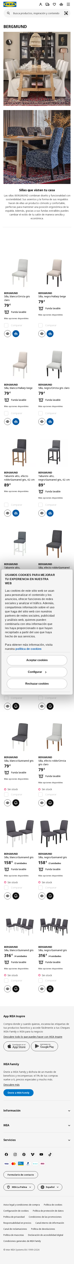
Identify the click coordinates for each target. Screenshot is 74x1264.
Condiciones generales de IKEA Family (22, 1241)
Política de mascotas (13, 1235)
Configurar (35, 672)
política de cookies (28, 649)
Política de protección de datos (48, 1210)
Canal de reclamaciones (15, 1228)
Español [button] (50, 1187)
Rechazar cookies (37, 683)
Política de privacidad (14, 1216)
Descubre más (11, 1084)
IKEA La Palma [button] (19, 1187)
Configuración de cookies (16, 1210)
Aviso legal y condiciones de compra (21, 1204)
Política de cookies (53, 1204)
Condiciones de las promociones (45, 1216)
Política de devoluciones (43, 1228)
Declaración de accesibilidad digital (45, 1235)
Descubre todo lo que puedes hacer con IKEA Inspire (32, 1036)
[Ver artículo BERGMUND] (20, 273)
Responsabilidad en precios (17, 1222)
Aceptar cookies (37, 660)
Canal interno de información (49, 1222)
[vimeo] (32, 1154)
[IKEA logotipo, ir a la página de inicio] (9, 4)
